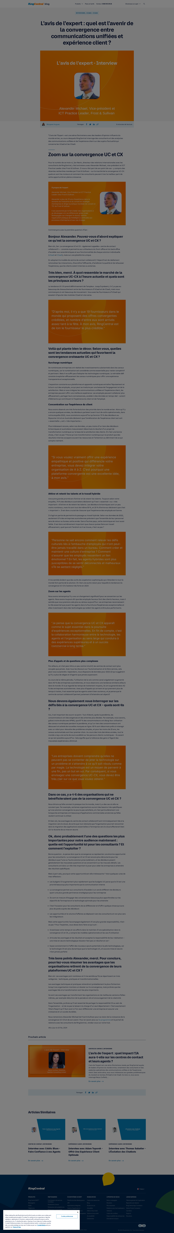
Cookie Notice (41, 1225)
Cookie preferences (67, 1216)
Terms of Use (17, 1227)
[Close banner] (77, 1212)
